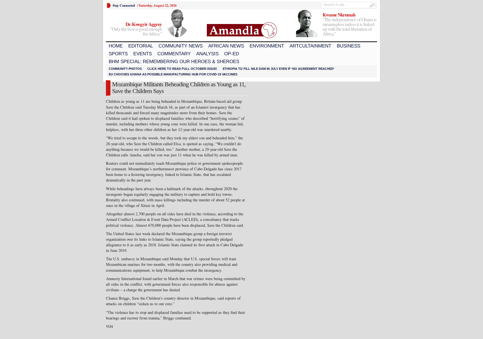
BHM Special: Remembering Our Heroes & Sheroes (174, 61)
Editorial (140, 46)
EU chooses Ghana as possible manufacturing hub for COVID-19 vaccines (173, 74)
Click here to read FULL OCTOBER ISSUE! (182, 68)
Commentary (174, 53)
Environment (267, 46)
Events (142, 53)
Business (348, 46)
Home (116, 46)
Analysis (207, 53)
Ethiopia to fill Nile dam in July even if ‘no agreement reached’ (278, 68)
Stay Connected (124, 5)
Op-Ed (231, 53)
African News (226, 46)
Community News (180, 46)
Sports (118, 53)
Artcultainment (310, 46)
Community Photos (125, 68)
